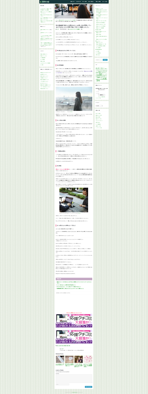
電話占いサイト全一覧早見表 (100, 26)
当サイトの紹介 (104, 1)
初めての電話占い (91, 1)
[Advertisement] (74, 304)
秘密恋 (106, 77)
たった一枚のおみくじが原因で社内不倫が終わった (66, 284)
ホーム (57, 20)
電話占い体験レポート (43, 54)
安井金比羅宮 (104, 75)
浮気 (69, 345)
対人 (106, 75)
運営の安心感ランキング (44, 88)
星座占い (104, 76)
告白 (100, 74)
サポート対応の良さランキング (45, 86)
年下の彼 (100, 76)
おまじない (100, 68)
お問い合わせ (98, 54)
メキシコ (105, 70)
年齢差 (65, 345)
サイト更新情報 (98, 124)
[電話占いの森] (44, 2)
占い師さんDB (78, 1)
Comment (57, 373)
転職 (104, 79)
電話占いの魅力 (98, 34)
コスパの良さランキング (44, 81)
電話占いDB (72, 1)
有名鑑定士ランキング (43, 77)
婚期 (100, 75)
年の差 (62, 345)
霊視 (98, 81)
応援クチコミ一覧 (98, 118)
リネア (58, 29)
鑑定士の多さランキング (44, 76)
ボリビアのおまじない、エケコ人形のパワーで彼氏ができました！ (69, 286)
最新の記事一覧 (61, 20)
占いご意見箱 (42, 59)
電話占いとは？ (98, 32)
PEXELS (71, 111)
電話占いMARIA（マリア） (44, 29)
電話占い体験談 (98, 1)
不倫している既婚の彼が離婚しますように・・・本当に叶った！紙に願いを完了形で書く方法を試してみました (46, 44)
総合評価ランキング (43, 74)
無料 (98, 77)
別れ (99, 72)
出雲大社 (104, 71)
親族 (98, 79)
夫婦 (97, 75)
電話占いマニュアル (99, 42)
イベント (99, 69)
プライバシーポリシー (99, 120)
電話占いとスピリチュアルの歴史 (101, 39)
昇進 (67, 345)
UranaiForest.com (74, 392)
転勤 (102, 79)
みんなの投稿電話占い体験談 (100, 45)
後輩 (102, 76)
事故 (101, 71)
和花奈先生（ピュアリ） (44, 32)
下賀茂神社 (99, 71)
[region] (74, 336)
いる (98, 91)
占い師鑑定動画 (42, 57)
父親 (101, 77)
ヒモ (103, 70)
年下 (98, 76)
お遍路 (105, 68)
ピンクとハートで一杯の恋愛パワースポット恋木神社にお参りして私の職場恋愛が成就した (88, 365)
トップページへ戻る (99, 127)
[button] (74, 336)
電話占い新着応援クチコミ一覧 (101, 44)
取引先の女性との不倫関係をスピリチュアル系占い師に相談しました (69, 365)
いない (98, 93)
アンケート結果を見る (101, 96)
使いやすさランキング (43, 83)
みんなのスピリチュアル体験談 (70, 20)
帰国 (96, 76)
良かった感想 (84, 1)
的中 (102, 77)
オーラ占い (102, 69)
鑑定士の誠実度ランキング (44, 79)
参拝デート (105, 72)
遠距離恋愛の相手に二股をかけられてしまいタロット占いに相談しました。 (70, 288)
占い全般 (41, 64)
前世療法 (102, 72)
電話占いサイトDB (99, 115)
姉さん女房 (59, 345)
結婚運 (97, 79)
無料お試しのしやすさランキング (45, 72)
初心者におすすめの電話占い (100, 22)
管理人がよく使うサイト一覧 (100, 24)
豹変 (100, 79)
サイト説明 (97, 51)
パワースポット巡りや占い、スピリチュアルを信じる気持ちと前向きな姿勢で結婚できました (78, 365)
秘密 (104, 77)
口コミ (97, 74)
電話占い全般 (42, 61)
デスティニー (99, 70)
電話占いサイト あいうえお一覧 (101, 20)
